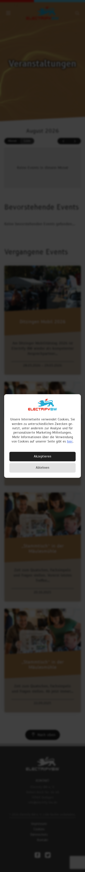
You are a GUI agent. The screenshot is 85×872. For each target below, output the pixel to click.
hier (70, 441)
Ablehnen (42, 468)
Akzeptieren (42, 456)
